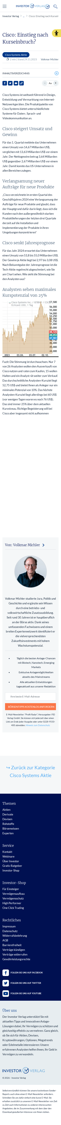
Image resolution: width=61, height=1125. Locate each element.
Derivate (7, 814)
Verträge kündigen (13, 949)
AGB (5, 940)
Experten (8, 833)
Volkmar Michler (50, 59)
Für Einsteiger (10, 889)
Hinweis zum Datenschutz (38, 725)
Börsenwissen (10, 828)
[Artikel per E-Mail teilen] (16, 83)
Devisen (7, 819)
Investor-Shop (10, 870)
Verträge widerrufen (14, 954)
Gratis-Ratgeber (12, 865)
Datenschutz (10, 931)
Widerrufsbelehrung (14, 935)
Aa (50, 83)
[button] (56, 33)
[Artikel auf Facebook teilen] (4, 83)
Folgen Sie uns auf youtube (26, 993)
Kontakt (7, 851)
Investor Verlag (10, 16)
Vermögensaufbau (13, 893)
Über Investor (10, 861)
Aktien (6, 809)
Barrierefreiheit (11, 945)
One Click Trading (13, 908)
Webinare (8, 856)
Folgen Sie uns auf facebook (27, 972)
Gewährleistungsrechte (16, 959)
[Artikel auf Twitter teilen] (10, 83)
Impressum (9, 926)
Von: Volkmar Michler (22, 545)
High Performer (11, 903)
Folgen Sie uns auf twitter (26, 983)
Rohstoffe (8, 824)
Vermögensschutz (13, 898)
